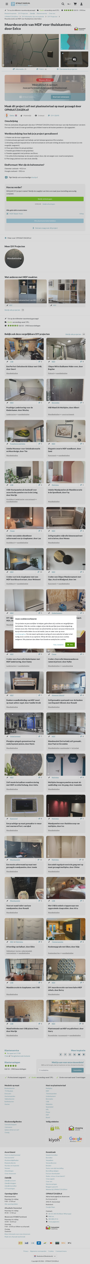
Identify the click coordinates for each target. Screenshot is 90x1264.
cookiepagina (20, 634)
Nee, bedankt (58, 645)
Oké (71, 645)
